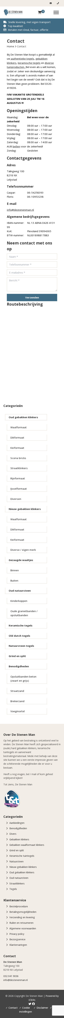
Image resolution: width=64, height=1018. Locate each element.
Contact (13, 1007)
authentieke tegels (22, 58)
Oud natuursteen (20, 590)
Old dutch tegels (19, 635)
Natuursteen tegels (21, 645)
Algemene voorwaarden (22, 928)
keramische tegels (29, 63)
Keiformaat (17, 447)
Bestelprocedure (18, 906)
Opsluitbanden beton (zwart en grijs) (23, 678)
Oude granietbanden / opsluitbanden (24, 613)
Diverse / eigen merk (23, 549)
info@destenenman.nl (20, 209)
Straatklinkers (19, 468)
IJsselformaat (18, 488)
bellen (16, 146)
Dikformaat (17, 437)
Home (10, 46)
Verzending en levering (22, 917)
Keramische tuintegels (21, 855)
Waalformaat (18, 427)
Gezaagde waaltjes (21, 560)
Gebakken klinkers (19, 839)
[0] (39, 12)
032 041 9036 (10, 976)
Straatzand (17, 691)
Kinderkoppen (18, 601)
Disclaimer (42, 1007)
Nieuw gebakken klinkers (25, 509)
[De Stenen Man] (13, 12)
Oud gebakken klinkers (23, 417)
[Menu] (56, 12)
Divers (12, 833)
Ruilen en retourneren (21, 922)
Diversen (15, 499)
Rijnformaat (17, 478)
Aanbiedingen (16, 822)
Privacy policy (16, 933)
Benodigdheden (19, 666)
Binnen (14, 570)
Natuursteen (16, 861)
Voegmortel (17, 711)
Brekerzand (17, 701)
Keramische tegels (20, 625)
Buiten (14, 580)
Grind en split (17, 656)
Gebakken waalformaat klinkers (26, 844)
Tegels (13, 889)
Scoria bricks (18, 458)
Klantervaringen (18, 944)
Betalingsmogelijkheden (22, 911)
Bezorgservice (17, 939)
